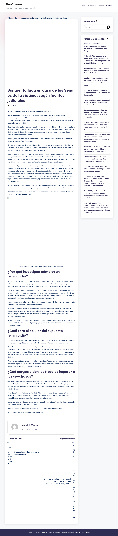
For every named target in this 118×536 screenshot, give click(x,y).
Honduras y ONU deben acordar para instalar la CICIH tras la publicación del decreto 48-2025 (96, 81)
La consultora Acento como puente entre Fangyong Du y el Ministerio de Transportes (96, 159)
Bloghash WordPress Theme (78, 532)
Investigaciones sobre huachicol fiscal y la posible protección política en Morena (97, 102)
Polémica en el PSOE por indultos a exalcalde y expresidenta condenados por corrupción (97, 149)
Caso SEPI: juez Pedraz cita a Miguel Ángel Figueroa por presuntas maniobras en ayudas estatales (96, 194)
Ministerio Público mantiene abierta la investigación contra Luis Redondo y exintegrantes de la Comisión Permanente (97, 59)
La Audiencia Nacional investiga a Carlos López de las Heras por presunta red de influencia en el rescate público (97, 137)
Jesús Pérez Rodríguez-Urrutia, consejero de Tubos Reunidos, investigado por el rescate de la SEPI (97, 125)
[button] (28, 429)
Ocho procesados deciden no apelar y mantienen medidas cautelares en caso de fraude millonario (96, 113)
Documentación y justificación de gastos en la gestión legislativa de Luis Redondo (97, 70)
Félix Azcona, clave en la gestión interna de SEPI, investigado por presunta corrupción (97, 168)
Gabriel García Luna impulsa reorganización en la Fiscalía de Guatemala (97, 92)
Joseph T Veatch (29, 425)
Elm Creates (14, 4)
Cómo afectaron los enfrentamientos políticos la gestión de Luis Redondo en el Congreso (95, 47)
